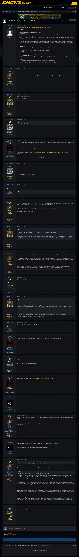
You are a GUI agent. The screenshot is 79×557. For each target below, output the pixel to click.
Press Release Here (20, 465)
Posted (21, 25)
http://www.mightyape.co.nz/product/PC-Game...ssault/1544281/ (42, 378)
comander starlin (10, 397)
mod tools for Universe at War (36, 27)
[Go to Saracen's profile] (10, 76)
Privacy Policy (39, 550)
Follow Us (62, 7)
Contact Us (45, 550)
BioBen (10, 277)
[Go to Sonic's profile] (10, 148)
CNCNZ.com (45, 7)
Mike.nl (9, 21)
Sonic (9, 140)
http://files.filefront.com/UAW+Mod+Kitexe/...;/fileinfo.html (50, 152)
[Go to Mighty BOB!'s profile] (9, 188)
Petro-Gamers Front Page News (24, 21)
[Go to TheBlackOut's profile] (10, 127)
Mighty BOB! (10, 184)
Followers (71, 20)
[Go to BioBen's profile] (9, 282)
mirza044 (9, 94)
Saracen (10, 68)
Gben (10, 507)
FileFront (29, 62)
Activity (56, 7)
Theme (33, 550)
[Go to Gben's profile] (10, 514)
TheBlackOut (10, 119)
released (27, 27)
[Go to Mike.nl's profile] (4, 21)
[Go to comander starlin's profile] (10, 403)
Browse (51, 7)
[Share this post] (74, 25)
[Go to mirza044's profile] (10, 102)
